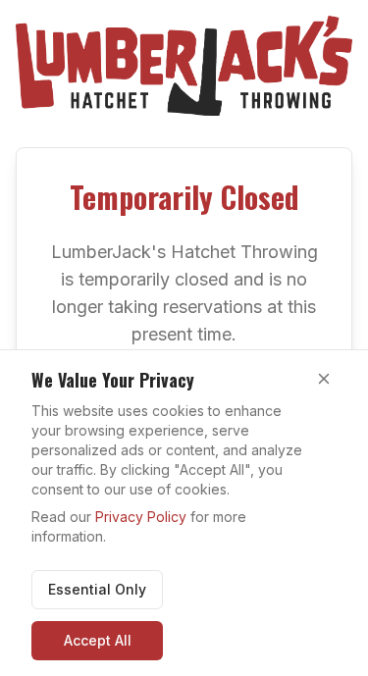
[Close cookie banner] (324, 378)
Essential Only (97, 589)
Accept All (97, 640)
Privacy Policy (140, 516)
